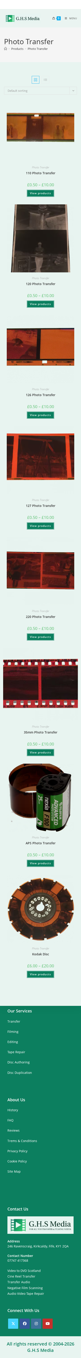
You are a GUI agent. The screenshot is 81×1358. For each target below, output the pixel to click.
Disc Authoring (18, 1062)
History (12, 1110)
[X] (13, 1324)
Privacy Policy (17, 1151)
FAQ (10, 1120)
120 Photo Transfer (40, 284)
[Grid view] (35, 80)
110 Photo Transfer (40, 173)
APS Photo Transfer (41, 843)
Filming (12, 1031)
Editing (12, 1042)
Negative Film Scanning (25, 1288)
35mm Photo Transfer (40, 732)
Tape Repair (16, 1052)
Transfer (13, 1021)
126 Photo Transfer (40, 395)
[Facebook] (25, 1324)
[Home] (5, 49)
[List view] (45, 80)
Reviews (13, 1130)
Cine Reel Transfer (21, 1276)
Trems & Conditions (22, 1141)
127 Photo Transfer (40, 506)
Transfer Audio (18, 1282)
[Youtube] (48, 1324)
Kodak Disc (40, 954)
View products (40, 193)
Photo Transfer (38, 49)
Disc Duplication (19, 1072)
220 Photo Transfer (40, 617)
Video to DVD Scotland (24, 1270)
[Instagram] (36, 1324)
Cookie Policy (17, 1161)
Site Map (14, 1171)
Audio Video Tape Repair (25, 1293)
